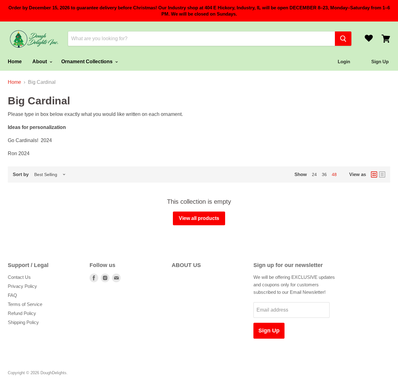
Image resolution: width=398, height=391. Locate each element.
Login (344, 61)
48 (334, 174)
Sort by (21, 174)
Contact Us (19, 277)
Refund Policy (22, 313)
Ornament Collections (87, 61)
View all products (199, 218)
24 (314, 174)
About (40, 61)
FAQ (12, 295)
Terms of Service (25, 304)
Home (15, 61)
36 (324, 174)
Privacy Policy (22, 286)
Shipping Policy (23, 322)
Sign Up (269, 330)
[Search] (343, 38)
